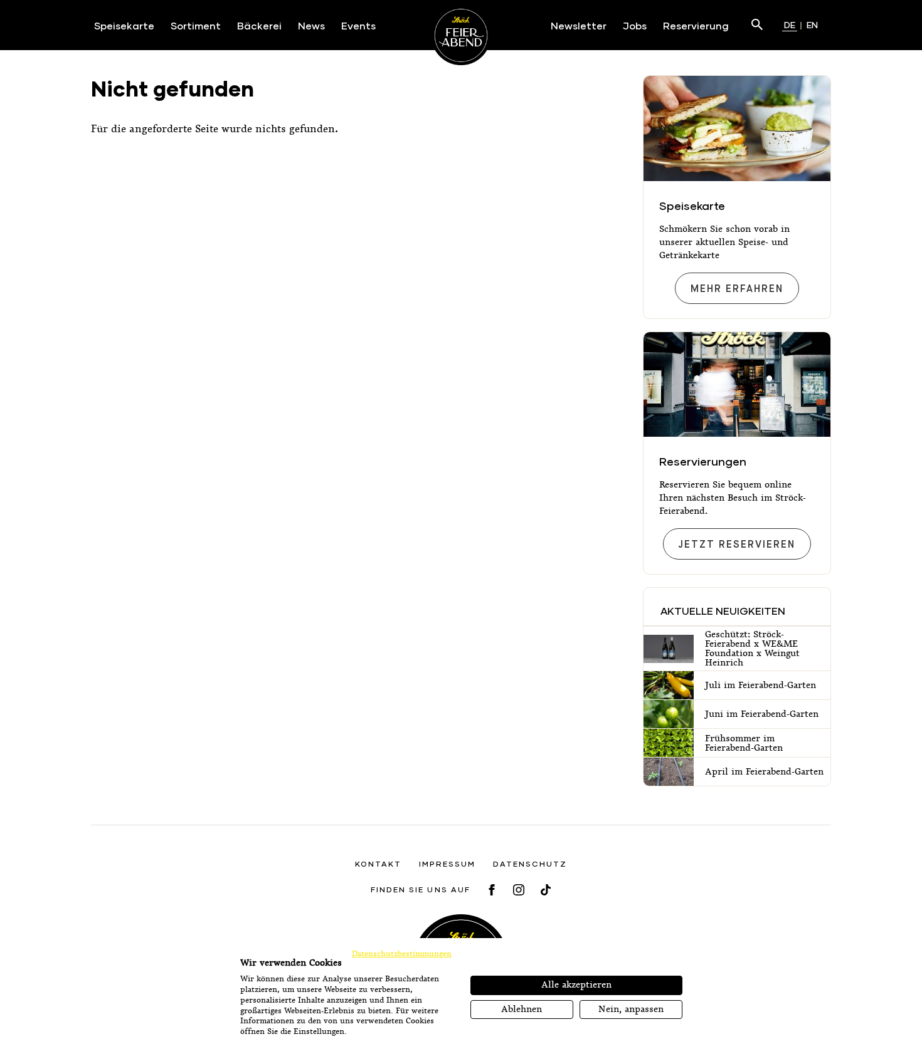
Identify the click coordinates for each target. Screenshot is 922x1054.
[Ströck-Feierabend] (461, 35)
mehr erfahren (736, 289)
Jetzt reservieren (736, 545)
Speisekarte (692, 205)
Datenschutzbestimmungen (402, 954)
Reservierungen (702, 461)
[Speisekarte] (737, 128)
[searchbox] (750, 25)
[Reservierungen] (737, 384)
